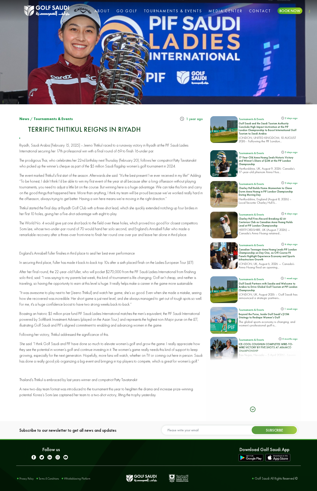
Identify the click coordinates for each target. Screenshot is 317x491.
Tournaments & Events (173, 10)
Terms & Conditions (49, 478)
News (24, 118)
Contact (260, 10)
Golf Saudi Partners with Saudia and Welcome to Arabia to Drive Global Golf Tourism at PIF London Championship (268, 287)
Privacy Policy (26, 478)
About (102, 10)
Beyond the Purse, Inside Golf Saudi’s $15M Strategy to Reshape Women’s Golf (264, 315)
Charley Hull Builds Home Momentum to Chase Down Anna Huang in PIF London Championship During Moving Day (266, 191)
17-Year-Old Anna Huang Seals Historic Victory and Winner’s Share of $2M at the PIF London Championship (266, 161)
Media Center (225, 10)
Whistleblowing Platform (77, 478)
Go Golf (126, 10)
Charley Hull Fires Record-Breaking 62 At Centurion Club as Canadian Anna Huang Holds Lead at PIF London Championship (266, 222)
